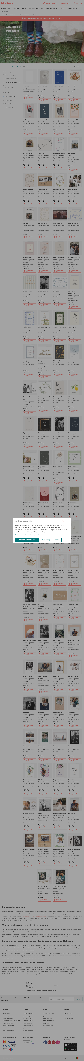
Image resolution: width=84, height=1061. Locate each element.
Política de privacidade (34, 535)
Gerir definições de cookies (50, 540)
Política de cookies (21, 535)
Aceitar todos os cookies (27, 539)
